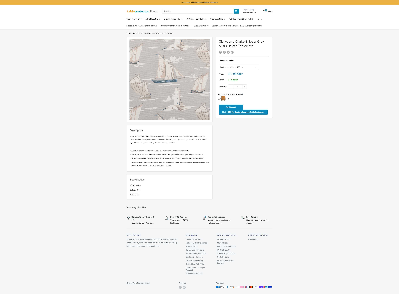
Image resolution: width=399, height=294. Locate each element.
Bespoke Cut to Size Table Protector (142, 26)
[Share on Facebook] (220, 52)
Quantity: (223, 87)
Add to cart (231, 107)
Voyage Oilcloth (223, 239)
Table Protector (133, 19)
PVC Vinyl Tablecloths (195, 19)
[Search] (236, 11)
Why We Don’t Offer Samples (225, 261)
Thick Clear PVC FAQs (195, 264)
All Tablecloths (152, 19)
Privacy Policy (191, 246)
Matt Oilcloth (222, 243)
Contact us (252, 239)
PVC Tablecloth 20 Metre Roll (241, 19)
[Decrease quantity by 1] (230, 87)
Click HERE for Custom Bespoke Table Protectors (243, 112)
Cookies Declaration (194, 257)
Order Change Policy (194, 260)
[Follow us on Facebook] (180, 287)
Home (129, 33)
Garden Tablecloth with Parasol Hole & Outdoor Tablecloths (237, 26)
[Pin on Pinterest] (224, 52)
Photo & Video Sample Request (195, 269)
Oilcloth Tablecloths (172, 19)
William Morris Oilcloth (226, 246)
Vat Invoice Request (194, 273)
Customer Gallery (201, 26)
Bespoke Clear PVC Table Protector (175, 26)
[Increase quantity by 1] (244, 87)
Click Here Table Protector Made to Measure (199, 2)
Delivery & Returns (193, 239)
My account (248, 12)
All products (137, 33)
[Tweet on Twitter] (228, 52)
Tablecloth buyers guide (196, 253)
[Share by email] (232, 52)
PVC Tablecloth (223, 250)
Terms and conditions (195, 250)
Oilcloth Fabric (223, 257)
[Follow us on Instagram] (184, 287)
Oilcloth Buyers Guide (226, 253)
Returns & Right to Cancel (196, 243)
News (259, 19)
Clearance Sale (216, 19)
